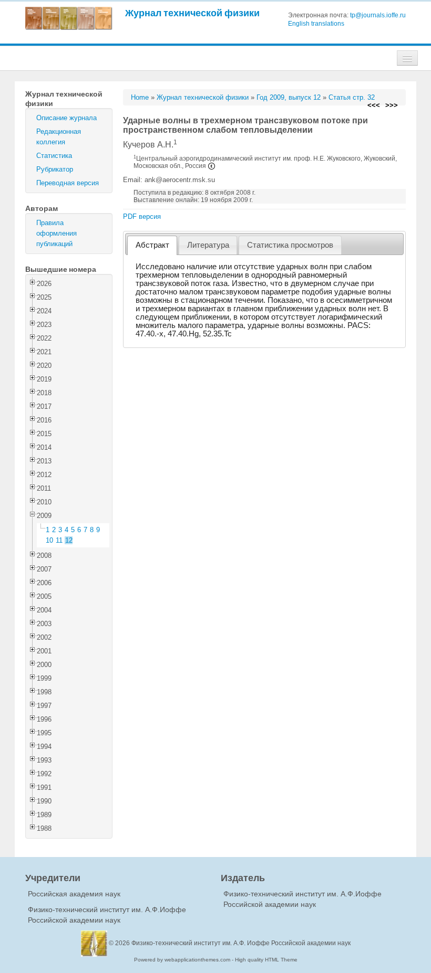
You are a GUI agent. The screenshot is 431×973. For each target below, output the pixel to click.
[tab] (152, 245)
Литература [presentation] (208, 245)
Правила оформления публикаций (56, 233)
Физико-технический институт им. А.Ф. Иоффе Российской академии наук (241, 943)
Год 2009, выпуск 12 (288, 97)
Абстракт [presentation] (152, 245)
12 (69, 540)
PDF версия (142, 216)
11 (59, 540)
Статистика (54, 156)
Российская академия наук (74, 894)
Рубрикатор (54, 169)
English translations (316, 23)
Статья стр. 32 (352, 97)
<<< (373, 105)
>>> (391, 105)
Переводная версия (67, 183)
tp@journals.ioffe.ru (378, 15)
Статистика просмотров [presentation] (290, 245)
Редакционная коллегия (58, 137)
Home (140, 97)
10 (49, 540)
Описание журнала (66, 118)
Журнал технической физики (192, 13)
